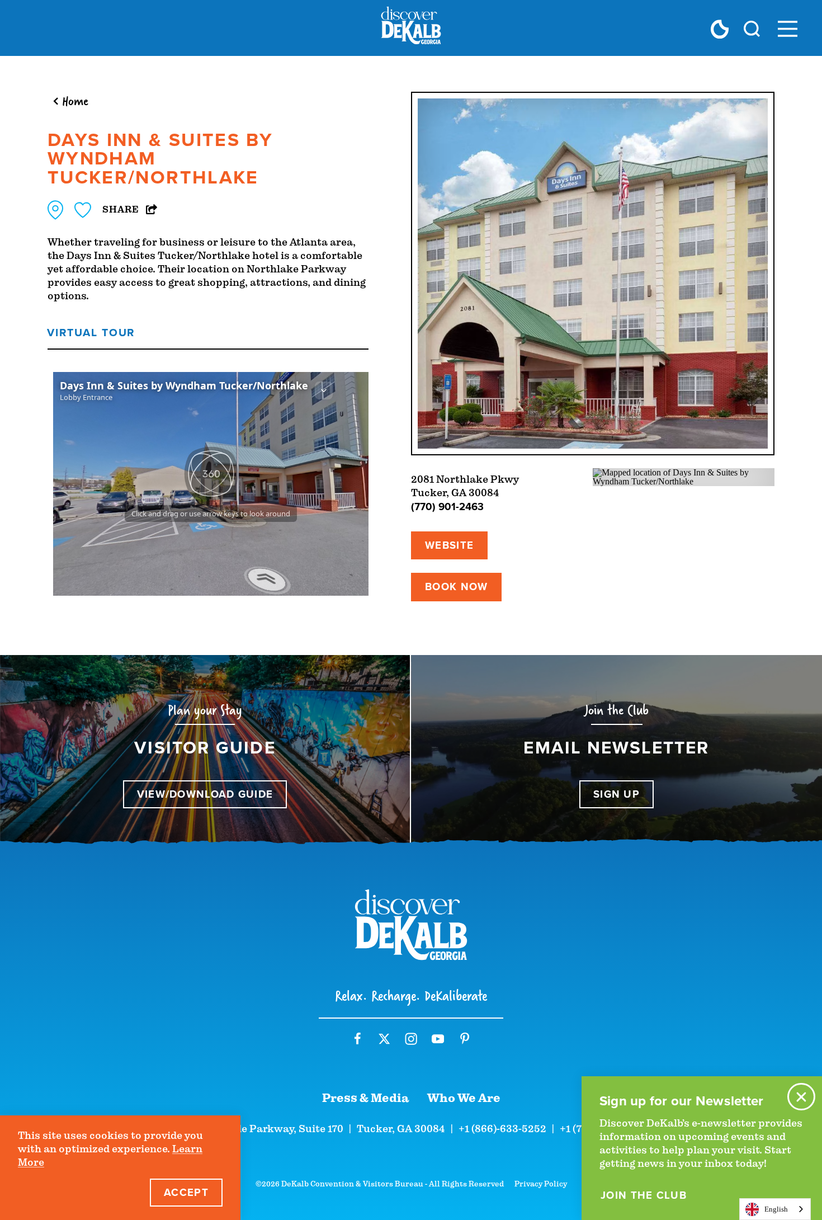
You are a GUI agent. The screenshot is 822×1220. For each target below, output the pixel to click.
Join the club (644, 1195)
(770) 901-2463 (447, 506)
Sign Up (616, 794)
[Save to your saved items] (82, 210)
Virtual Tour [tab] (91, 332)
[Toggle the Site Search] (752, 28)
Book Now (456, 586)
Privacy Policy (540, 1184)
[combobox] (775, 1209)
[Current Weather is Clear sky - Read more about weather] (719, 28)
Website (449, 545)
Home (75, 100)
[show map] (55, 210)
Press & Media (365, 1098)
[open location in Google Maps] (683, 476)
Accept (186, 1192)
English (776, 1209)
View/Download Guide (205, 794)
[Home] (411, 28)
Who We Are (463, 1098)
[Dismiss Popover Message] (801, 1097)
